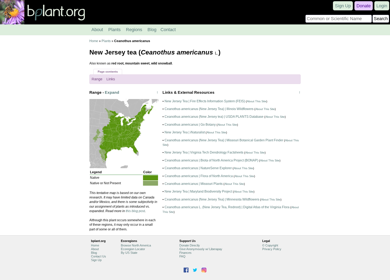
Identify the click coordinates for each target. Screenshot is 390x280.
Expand (112, 92)
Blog (151, 29)
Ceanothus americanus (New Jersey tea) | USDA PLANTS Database (214, 116)
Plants (114, 29)
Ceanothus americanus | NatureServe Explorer (198, 168)
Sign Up (343, 5)
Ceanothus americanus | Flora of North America (199, 176)
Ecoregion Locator (133, 249)
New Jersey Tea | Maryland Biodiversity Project (198, 191)
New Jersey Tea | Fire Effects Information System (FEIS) (205, 101)
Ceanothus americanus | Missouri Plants (194, 183)
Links (110, 79)
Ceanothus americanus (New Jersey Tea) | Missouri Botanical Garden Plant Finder (224, 140)
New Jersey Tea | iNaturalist (185, 132)
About (97, 29)
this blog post (135, 211)
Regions (134, 29)
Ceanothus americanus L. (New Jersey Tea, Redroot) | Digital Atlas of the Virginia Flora (227, 207)
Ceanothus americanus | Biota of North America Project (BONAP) (211, 160)
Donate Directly (189, 245)
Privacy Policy (271, 249)
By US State (129, 252)
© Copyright (270, 245)
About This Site (256, 101)
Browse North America (136, 245)
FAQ (182, 256)
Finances (185, 252)
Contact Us (98, 256)
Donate (363, 5)
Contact (168, 29)
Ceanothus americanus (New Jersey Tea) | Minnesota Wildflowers (212, 199)
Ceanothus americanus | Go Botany (190, 124)
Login (381, 5)
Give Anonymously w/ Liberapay (200, 249)
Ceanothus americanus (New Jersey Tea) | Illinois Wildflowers (209, 109)
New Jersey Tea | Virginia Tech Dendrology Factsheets (204, 152)
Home (93, 41)
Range (97, 79)
